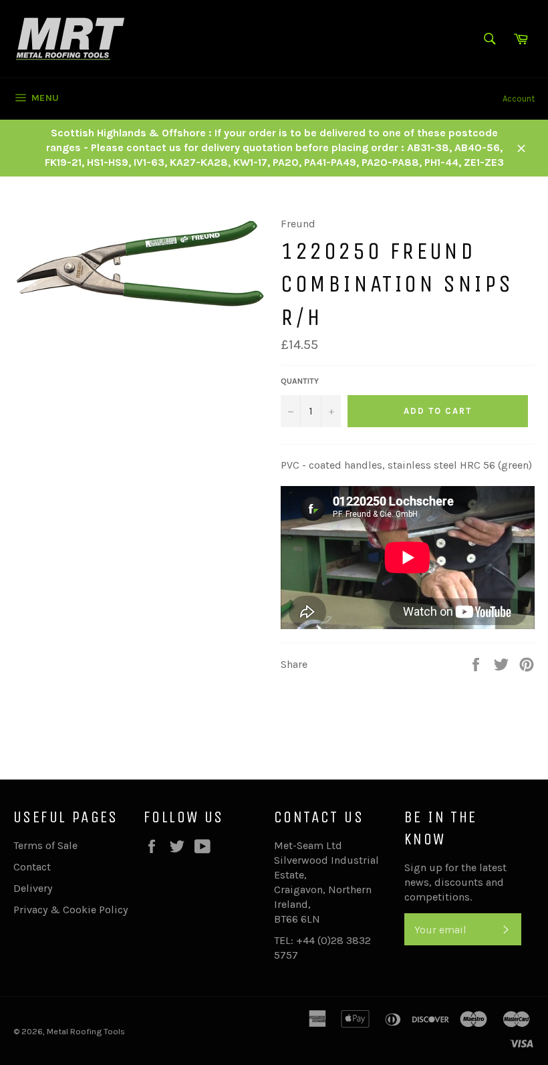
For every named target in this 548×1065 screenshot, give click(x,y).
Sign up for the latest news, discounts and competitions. (455, 882)
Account (519, 99)
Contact (32, 866)
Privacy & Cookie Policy (70, 909)
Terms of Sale (45, 845)
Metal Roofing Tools (86, 1031)
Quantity (300, 381)
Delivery (32, 888)
